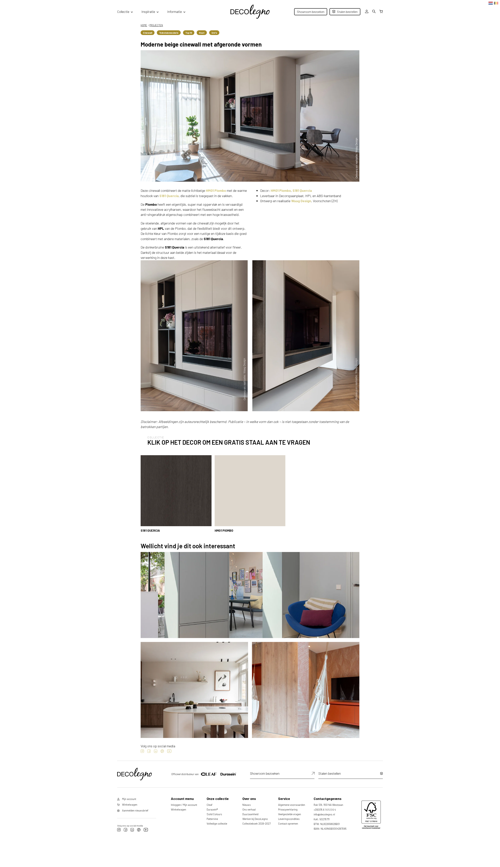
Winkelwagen (178, 809)
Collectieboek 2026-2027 (256, 823)
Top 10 (188, 32)
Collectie (123, 11)
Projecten (156, 25)
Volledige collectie (217, 823)
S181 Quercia (169, 196)
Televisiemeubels (168, 32)
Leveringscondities (289, 818)
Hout (201, 32)
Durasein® (212, 809)
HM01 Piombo (216, 190)
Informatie (174, 11)
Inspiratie (148, 11)
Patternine (212, 818)
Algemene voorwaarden (291, 804)
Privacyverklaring (287, 809)
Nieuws (246, 804)
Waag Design (301, 201)
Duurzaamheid (250, 814)
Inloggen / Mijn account (184, 804)
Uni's (214, 32)
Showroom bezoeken (310, 11)
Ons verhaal (249, 809)
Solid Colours (214, 814)
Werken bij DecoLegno (255, 818)
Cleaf (209, 804)
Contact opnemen (288, 823)
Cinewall (147, 32)
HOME (144, 25)
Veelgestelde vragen (289, 814)
